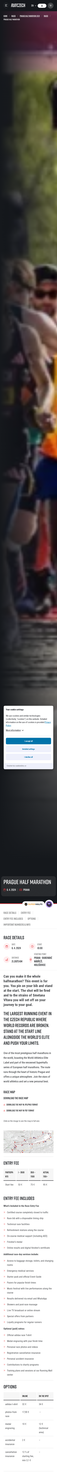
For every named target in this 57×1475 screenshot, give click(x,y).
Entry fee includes (13, 919)
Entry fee (26, 913)
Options (32, 919)
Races (13, 15)
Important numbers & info (17, 925)
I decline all (28, 757)
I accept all (28, 741)
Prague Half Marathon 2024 (30, 15)
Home (5, 15)
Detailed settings (28, 749)
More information (13, 730)
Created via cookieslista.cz (16, 766)
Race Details (10, 913)
